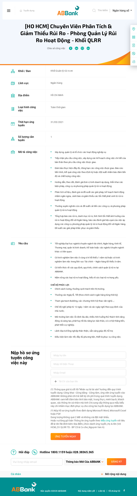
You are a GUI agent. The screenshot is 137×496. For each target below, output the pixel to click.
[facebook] (70, 48)
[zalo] (88, 48)
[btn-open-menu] (9, 10)
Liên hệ (101, 491)
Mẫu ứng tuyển (109, 420)
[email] (82, 48)
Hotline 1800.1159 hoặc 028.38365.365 (67, 452)
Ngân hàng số (121, 10)
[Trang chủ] (21, 10)
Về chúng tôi (114, 491)
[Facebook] (124, 490)
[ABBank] (68, 10)
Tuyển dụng (28, 10)
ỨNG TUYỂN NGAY (65, 436)
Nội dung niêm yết (86, 491)
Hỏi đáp (24, 452)
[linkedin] (76, 48)
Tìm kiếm (103, 10)
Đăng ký (116, 461)
